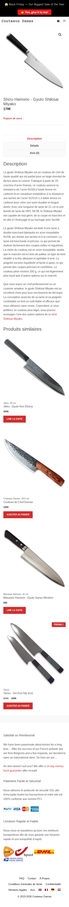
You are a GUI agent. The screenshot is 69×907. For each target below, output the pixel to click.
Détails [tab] (34, 145)
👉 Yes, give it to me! (34, 12)
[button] (60, 35)
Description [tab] (34, 138)
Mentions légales (18, 889)
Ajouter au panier (18, 514)
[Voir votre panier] (58, 21)
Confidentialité (53, 884)
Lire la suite (14, 419)
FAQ (21, 878)
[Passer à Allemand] (52, 889)
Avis (32, 889)
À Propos (45, 878)
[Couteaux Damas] (17, 21)
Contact (32, 878)
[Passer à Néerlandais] (59, 889)
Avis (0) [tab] (34, 153)
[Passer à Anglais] (40, 889)
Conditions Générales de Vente (25, 884)
